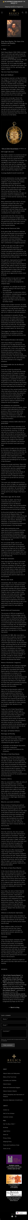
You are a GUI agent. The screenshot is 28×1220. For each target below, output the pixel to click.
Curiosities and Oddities (9, 1080)
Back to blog (15, 1007)
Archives (5, 1127)
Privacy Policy (7, 1138)
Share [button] (4, 49)
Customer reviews (8, 1117)
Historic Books (7, 1084)
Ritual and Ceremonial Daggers (11, 1087)
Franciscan (10, 58)
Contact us (6, 1109)
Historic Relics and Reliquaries (11, 1073)
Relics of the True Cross (9, 1077)
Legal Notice (6, 1131)
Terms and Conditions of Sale (11, 1145)
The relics (4, 757)
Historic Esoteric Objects (10, 1091)
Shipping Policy (7, 1141)
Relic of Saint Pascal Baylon (10, 148)
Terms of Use (6, 1148)
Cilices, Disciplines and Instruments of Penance (13, 1095)
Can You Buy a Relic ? (9, 1124)
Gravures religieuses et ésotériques (13, 1100)
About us (5, 1134)
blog (4, 1120)
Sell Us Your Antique (8, 1113)
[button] (2, 12)
